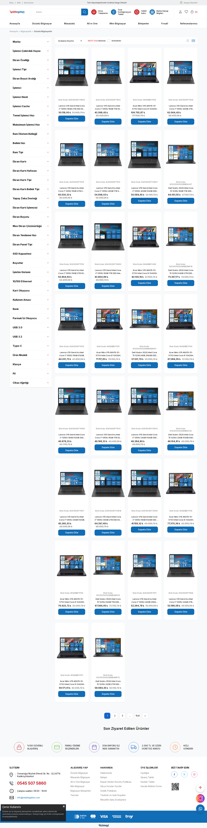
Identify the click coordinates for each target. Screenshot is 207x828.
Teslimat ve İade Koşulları (113, 795)
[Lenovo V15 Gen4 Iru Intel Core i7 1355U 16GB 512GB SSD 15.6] (71, 319)
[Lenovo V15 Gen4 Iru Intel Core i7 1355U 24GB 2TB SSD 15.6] (180, 565)
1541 (138, 715)
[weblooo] (184, 787)
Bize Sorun (28, 3)
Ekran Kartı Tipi (22, 179)
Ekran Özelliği (21, 60)
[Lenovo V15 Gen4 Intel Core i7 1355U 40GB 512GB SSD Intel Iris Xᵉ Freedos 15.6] (144, 154)
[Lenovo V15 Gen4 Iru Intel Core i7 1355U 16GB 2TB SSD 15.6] (71, 237)
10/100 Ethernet (22, 281)
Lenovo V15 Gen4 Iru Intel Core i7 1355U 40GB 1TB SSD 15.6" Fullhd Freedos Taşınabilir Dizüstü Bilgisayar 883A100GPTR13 (108, 189)
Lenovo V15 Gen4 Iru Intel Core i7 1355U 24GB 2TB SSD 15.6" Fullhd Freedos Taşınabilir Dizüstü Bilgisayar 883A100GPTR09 (180, 600)
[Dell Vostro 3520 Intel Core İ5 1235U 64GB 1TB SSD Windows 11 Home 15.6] (108, 565)
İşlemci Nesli (20, 97)
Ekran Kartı (19, 161)
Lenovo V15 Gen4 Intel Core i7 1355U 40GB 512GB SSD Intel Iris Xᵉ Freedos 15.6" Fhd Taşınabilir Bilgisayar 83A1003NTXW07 (144, 189)
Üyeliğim (145, 773)
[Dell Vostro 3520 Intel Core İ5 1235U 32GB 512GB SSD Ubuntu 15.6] (180, 401)
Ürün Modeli (20, 355)
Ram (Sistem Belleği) (25, 133)
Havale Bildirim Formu (151, 786)
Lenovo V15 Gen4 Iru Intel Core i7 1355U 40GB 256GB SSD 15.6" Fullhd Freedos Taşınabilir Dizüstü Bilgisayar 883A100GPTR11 (144, 600)
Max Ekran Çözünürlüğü (27, 226)
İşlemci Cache (21, 106)
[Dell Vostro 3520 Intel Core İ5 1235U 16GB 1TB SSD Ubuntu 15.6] (180, 154)
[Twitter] (184, 774)
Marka (16, 41)
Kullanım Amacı (22, 299)
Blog (11, 3)
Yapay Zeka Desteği (25, 198)
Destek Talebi (148, 782)
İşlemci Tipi (19, 69)
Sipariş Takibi (147, 777)
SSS (19, 3)
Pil (14, 373)
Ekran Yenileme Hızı (24, 235)
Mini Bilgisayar (77, 786)
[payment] (103, 817)
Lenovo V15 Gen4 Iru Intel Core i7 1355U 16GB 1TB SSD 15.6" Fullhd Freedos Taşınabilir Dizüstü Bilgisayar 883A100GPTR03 (108, 107)
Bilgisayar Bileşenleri (80, 790)
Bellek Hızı (19, 143)
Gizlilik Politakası (108, 790)
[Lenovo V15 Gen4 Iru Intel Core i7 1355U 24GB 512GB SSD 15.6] (71, 483)
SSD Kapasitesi (22, 253)
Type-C (17, 345)
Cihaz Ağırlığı (20, 382)
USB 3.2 (17, 336)
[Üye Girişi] (180, 12)
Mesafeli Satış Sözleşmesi (113, 799)
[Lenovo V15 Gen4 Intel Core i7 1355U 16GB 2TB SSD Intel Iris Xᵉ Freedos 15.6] (71, 72)
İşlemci (17, 87)
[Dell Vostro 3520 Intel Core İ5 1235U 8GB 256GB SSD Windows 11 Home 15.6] (144, 319)
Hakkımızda (106, 773)
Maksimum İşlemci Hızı (26, 124)
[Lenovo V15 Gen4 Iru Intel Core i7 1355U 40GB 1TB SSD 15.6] (108, 154)
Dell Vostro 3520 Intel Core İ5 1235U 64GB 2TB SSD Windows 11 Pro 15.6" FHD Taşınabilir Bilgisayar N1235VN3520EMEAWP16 (180, 272)
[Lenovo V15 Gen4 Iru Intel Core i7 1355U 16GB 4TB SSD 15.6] (71, 154)
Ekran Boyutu (21, 216)
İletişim (103, 777)
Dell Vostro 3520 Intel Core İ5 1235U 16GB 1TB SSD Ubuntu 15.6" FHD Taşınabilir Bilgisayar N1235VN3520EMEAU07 (181, 189)
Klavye (17, 364)
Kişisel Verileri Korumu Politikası (115, 782)
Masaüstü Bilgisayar (80, 777)
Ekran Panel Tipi (22, 244)
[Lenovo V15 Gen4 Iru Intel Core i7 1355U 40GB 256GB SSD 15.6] (144, 565)
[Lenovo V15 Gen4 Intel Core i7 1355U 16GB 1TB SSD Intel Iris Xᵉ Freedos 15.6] (108, 237)
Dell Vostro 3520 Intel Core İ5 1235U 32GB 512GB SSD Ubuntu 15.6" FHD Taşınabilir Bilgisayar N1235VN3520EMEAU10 (181, 436)
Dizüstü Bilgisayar (79, 773)
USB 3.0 (17, 327)
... (130, 715)
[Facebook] (174, 774)
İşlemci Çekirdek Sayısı (26, 50)
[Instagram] (194, 774)
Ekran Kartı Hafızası (25, 170)
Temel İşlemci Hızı (23, 115)
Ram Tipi (18, 152)
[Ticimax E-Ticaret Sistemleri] (103, 825)
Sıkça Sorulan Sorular (111, 786)
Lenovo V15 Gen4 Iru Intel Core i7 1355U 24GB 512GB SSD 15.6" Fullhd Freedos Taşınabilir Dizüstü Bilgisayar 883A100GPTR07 (71, 518)
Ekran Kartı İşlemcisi (25, 207)
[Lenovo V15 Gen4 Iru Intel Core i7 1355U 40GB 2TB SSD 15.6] (180, 72)
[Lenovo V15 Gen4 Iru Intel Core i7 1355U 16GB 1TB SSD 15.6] (108, 72)
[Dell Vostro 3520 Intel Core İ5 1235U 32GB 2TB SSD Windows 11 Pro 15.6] (108, 648)
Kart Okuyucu (21, 290)
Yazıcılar (74, 795)
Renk (16, 308)
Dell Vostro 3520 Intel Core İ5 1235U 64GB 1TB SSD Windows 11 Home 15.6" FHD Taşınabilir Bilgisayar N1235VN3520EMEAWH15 (108, 600)
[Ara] (84, 12)
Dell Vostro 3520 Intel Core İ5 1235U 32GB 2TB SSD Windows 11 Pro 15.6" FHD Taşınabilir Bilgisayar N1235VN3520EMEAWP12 (108, 683)
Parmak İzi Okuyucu (25, 318)
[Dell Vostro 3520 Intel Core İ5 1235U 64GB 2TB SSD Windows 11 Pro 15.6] (180, 237)
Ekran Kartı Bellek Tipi (26, 189)
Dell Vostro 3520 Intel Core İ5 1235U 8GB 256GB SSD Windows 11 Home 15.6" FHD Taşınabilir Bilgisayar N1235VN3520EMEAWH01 (144, 354)
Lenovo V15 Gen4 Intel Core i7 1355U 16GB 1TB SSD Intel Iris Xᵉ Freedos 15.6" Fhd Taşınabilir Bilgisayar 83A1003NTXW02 (108, 272)
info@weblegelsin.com (28, 797)
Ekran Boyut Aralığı (24, 78)
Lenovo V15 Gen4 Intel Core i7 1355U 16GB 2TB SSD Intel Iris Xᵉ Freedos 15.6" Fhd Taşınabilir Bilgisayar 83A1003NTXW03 (72, 107)
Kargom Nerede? (190, 3)
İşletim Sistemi (21, 272)
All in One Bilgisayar (80, 782)
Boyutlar (18, 262)
